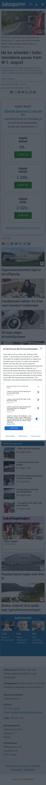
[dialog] (23, 392)
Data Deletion (10, 436)
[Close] (42, 349)
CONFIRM (14, 428)
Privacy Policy (36, 436)
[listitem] (23, 386)
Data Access (23, 436)
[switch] (37, 392)
